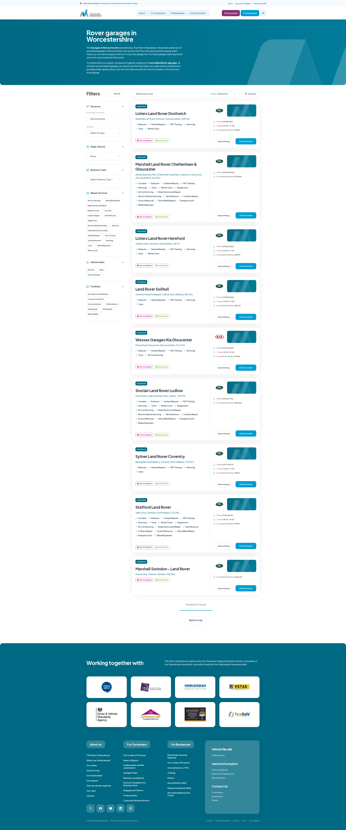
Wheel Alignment (104, 246)
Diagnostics (92, 221)
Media (215, 800)
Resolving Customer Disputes (177, 756)
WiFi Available (93, 314)
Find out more (245, 141)
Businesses (217, 796)
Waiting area (107, 309)
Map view (252, 94)
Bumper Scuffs (93, 211)
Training (171, 772)
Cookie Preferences (223, 821)
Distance (90, 126)
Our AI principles (94, 775)
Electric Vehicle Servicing (97, 226)
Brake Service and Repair (97, 206)
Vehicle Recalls (260, 3)
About (142, 13)
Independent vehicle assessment (133, 766)
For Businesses (177, 13)
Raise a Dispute (130, 760)
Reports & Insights (243, 3)
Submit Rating (224, 141)
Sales (101, 270)
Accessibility (254, 821)
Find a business (250, 13)
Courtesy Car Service (96, 299)
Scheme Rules (130, 795)
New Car (91, 270)
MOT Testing (110, 236)
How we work (93, 770)
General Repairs (94, 236)
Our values (91, 765)
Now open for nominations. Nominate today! (119, 3)
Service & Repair (94, 275)
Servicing (109, 241)
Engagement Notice (133, 790)
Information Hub (197, 13)
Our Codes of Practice (134, 755)
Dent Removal (110, 216)
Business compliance (133, 778)
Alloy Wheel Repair (113, 201)
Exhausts (115, 226)
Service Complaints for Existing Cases (134, 784)
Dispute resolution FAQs (179, 788)
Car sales (108, 211)
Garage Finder (130, 772)
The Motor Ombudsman (98, 755)
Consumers (217, 792)
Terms (244, 821)
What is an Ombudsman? (98, 760)
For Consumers (158, 13)
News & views (218, 777)
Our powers (92, 780)
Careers (90, 795)
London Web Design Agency (97, 821)
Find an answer (230, 13)
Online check (218, 755)
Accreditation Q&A (176, 783)
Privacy (236, 821)
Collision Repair (93, 216)
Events (170, 778)
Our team (91, 790)
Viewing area (92, 309)
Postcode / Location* (95, 112)
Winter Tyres (93, 251)
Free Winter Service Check (98, 231)
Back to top (195, 620)
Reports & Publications (223, 773)
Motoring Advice (220, 769)
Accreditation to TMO (178, 767)
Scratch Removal (94, 241)
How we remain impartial (98, 785)
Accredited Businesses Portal (178, 794)
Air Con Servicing (94, 201)
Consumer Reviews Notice (136, 800)
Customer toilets (94, 304)
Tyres (90, 246)
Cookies (209, 821)
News (230, 3)
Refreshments (112, 304)
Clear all (117, 94)
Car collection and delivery (98, 294)
